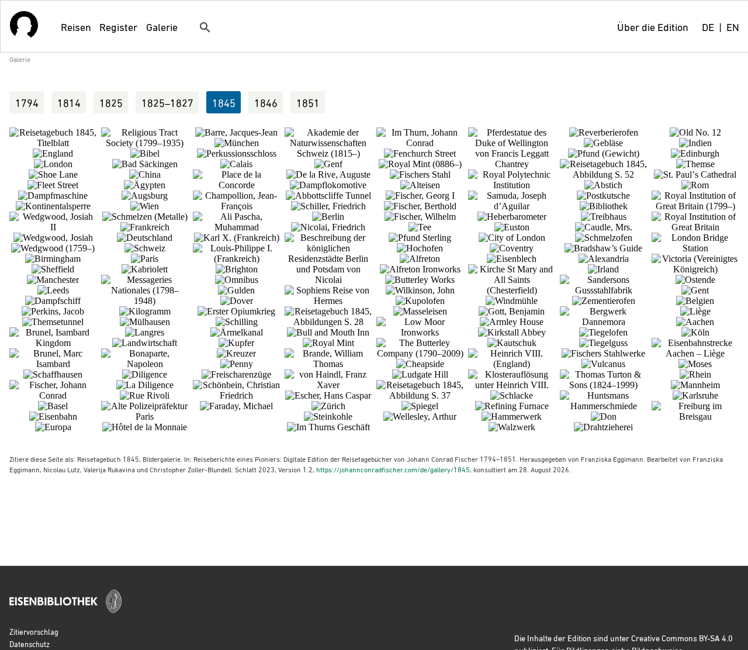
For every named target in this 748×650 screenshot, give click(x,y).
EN (732, 26)
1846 (266, 102)
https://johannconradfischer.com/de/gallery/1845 (393, 469)
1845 (224, 102)
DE (708, 26)
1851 (308, 102)
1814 (69, 102)
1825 (111, 102)
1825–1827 (167, 102)
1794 (27, 102)
